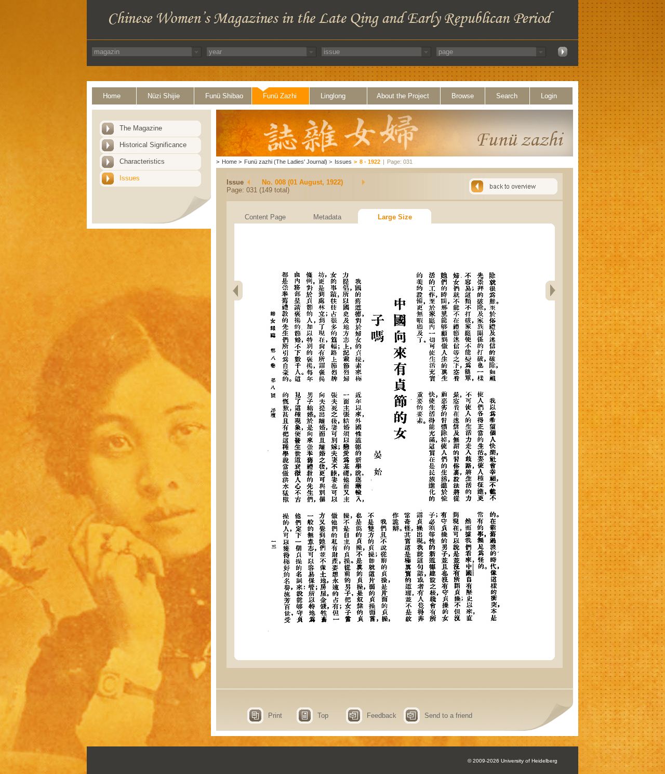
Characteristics (142, 161)
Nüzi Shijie (164, 96)
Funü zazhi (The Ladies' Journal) (285, 162)
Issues (129, 178)
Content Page (265, 217)
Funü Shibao (224, 96)
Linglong (333, 96)
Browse (462, 96)
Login (549, 96)
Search (506, 96)
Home (112, 96)
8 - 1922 (370, 162)
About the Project (403, 96)
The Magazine (140, 128)
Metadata (327, 217)
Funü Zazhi (280, 96)
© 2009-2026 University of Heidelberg (512, 761)
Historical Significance (153, 145)
